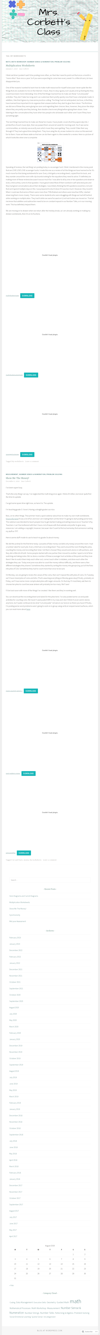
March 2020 (13, 1026)
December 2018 (15, 1115)
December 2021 (15, 969)
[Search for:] (50, 880)
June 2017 (13, 1223)
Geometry (51, 1302)
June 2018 (13, 1147)
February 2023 (15, 937)
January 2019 (14, 1109)
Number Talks (47, 1312)
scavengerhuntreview (12, 454)
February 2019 (15, 1103)
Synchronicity (14, 915)
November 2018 (15, 1122)
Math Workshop (18, 62)
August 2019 (14, 1071)
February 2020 (15, 1033)
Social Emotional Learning (20, 1316)
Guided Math (63, 1302)
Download (27, 295)
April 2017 (13, 1236)
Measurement (12, 474)
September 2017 (16, 1204)
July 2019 (13, 1077)
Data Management (24, 1302)
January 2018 (14, 1179)
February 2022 (15, 956)
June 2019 (13, 1083)
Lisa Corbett (24, 69)
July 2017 (13, 1217)
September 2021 (16, 988)
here (28, 609)
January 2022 (14, 963)
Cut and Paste (17, 860)
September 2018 (16, 1134)
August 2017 (14, 1211)
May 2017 (13, 1230)
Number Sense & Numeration (40, 62)
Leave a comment (32, 461)
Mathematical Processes (20, 1308)
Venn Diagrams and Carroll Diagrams (23, 896)
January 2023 (14, 944)
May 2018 (13, 1153)
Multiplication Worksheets (20, 65)
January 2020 (14, 1039)
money (26, 860)
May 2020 (13, 1020)
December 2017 (15, 1185)
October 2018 (14, 1128)
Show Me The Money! (17, 478)
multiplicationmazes (12, 295)
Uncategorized (49, 1317)
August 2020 (14, 1007)
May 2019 (13, 1090)
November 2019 (15, 1052)
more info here (12, 518)
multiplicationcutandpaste (14, 375)
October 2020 (14, 995)
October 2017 (14, 1198)
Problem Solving (62, 62)
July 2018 (13, 1141)
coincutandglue (10, 853)
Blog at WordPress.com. (50, 1330)
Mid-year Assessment (17, 921)
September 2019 (16, 1064)
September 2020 (16, 1001)
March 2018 (13, 1166)
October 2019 (14, 1058)
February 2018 (15, 1172)
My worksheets (18, 461)
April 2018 (13, 1160)
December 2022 (15, 950)
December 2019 (15, 1045)
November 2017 (15, 1192)
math (8, 62)
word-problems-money (13, 773)
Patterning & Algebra (64, 1313)
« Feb (11, 1285)
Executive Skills (40, 1302)
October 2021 (14, 982)
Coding (12, 1302)
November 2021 (15, 975)
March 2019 (13, 1096)
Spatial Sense (37, 1317)
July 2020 (13, 1014)
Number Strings (32, 1312)
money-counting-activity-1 (14, 691)
